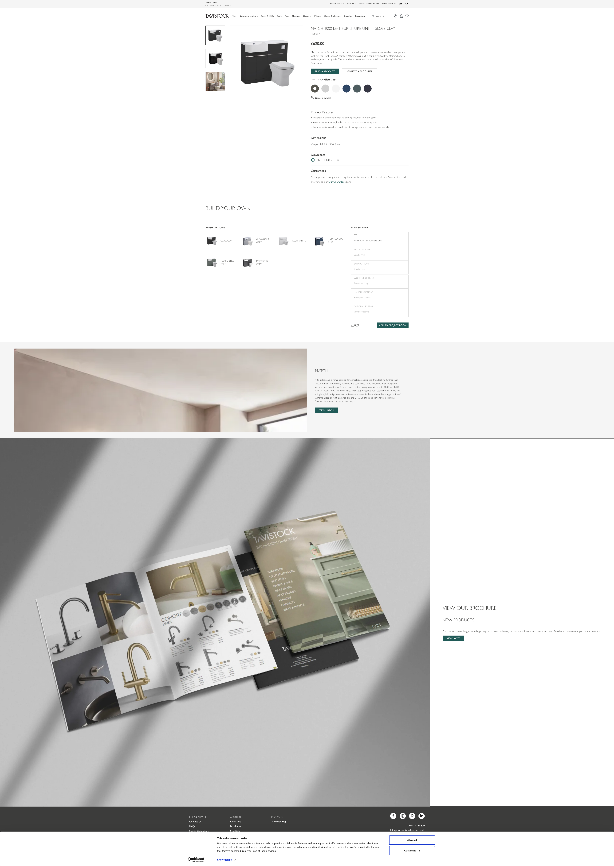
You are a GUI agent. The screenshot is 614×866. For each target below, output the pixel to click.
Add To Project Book (392, 325)
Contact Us (195, 821)
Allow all (412, 840)
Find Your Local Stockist (343, 3)
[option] (266, 62)
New (234, 15)
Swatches (348, 15)
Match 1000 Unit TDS (328, 160)
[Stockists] (395, 16)
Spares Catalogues (199, 831)
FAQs (192, 826)
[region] (266, 62)
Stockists (235, 831)
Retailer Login (389, 3)
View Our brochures (368, 3)
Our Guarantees (337, 181)
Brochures (235, 826)
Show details (224, 859)
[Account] (401, 16)
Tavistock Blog (278, 821)
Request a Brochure (359, 71)
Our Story (235, 821)
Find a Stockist (325, 71)
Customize (410, 850)
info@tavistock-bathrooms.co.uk (407, 830)
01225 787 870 (225, 5)
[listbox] (266, 62)
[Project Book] (407, 16)
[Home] (217, 15)
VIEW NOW (453, 638)
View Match (326, 410)
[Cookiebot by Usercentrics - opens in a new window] (196, 859)
